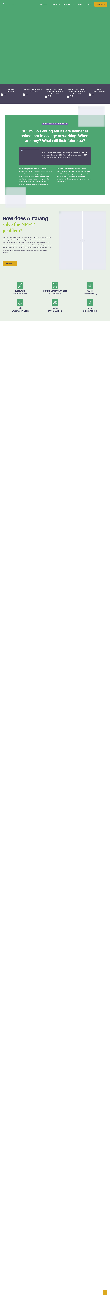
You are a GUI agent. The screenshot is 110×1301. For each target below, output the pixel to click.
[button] (100, 4)
